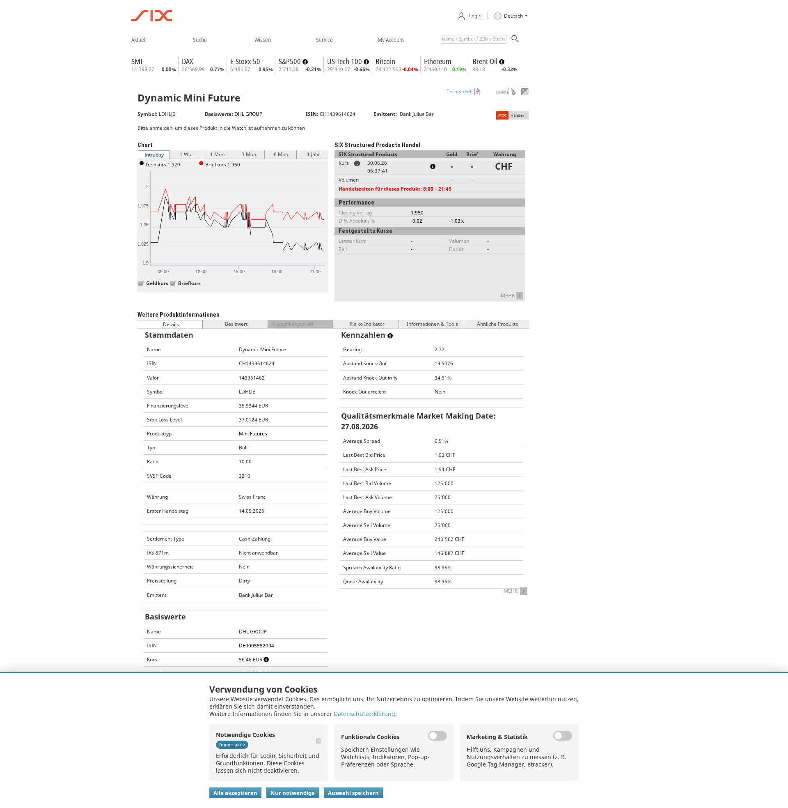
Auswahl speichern (353, 792)
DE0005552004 (256, 645)
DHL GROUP (248, 113)
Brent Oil (485, 61)
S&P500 (290, 61)
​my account (391, 39)
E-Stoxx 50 (245, 61)
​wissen (262, 39)
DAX (187, 61)
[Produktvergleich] (525, 91)
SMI (136, 61)
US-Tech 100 (345, 61)
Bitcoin (385, 61)
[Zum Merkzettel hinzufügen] (500, 91)
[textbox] (473, 39)
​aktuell (139, 39)
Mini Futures (253, 433)
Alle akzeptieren (235, 792)
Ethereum (437, 61)
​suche (200, 39)
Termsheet (459, 91)
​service (324, 39)
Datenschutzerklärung (364, 714)
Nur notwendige (292, 792)
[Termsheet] (476, 91)
